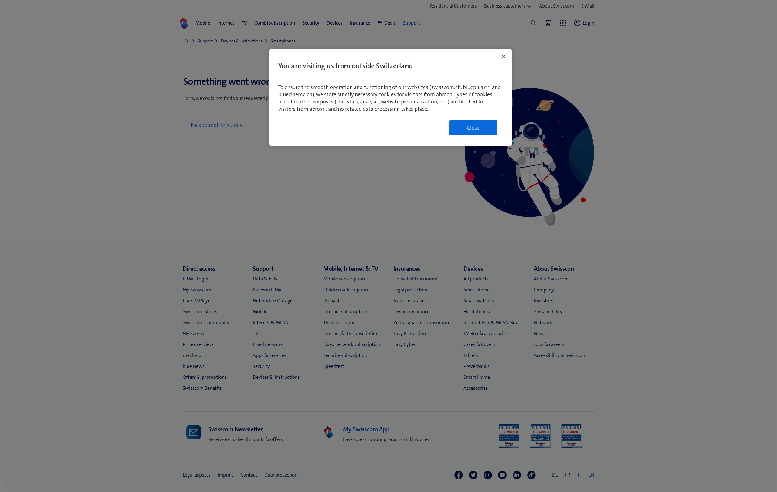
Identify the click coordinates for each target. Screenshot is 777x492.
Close (473, 127)
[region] (390, 97)
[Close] (503, 56)
